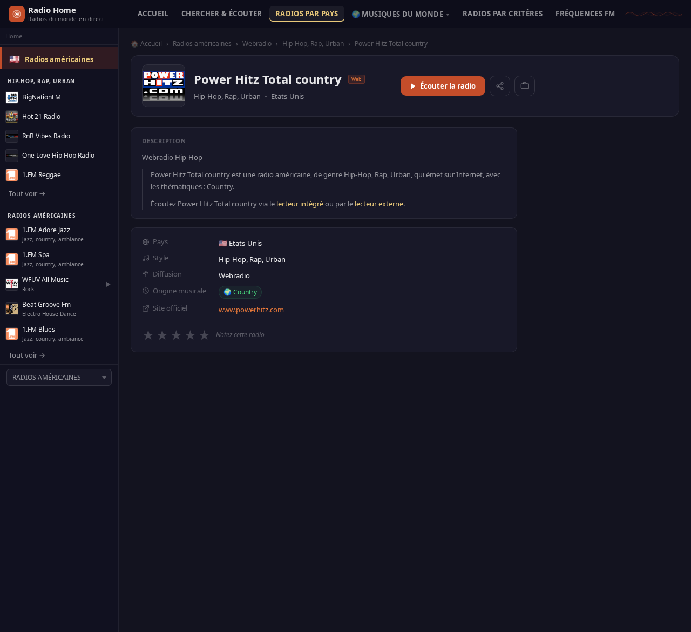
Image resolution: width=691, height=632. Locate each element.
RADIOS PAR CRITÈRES (503, 13)
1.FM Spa (36, 254)
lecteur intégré (299, 204)
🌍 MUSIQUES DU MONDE (400, 14)
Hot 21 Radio (41, 116)
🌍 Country (240, 292)
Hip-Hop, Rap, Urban (313, 43)
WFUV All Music (45, 279)
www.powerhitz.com (251, 309)
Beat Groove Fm (46, 304)
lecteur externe (379, 204)
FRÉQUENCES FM (585, 13)
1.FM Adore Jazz (46, 229)
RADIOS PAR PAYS (306, 13)
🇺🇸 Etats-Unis (240, 243)
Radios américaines (59, 59)
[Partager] (500, 86)
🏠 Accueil (146, 43)
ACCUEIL (153, 13)
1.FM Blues (38, 329)
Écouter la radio (448, 86)
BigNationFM (41, 97)
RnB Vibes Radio (46, 135)
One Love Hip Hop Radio (58, 155)
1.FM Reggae (41, 174)
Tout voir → (27, 193)
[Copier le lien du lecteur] (524, 86)
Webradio (257, 43)
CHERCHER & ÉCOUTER (221, 13)
